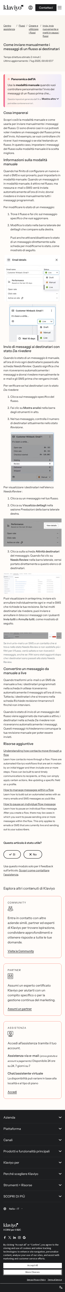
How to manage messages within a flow (28, 790)
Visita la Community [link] (21, 951)
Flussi (22, 25)
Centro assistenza (9, 27)
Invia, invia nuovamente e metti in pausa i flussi (51, 31)
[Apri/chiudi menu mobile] (60, 7)
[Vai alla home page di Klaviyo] (13, 7)
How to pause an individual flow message (29, 804)
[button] (32, 278)
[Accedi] (30, 8)
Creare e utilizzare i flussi (33, 29)
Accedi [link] (12, 1092)
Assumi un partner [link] (20, 1008)
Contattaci (46, 7)
